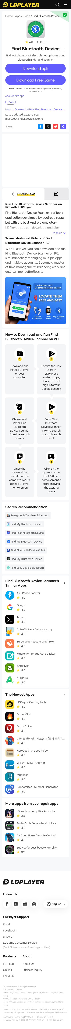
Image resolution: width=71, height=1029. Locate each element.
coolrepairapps (14, 96)
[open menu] (65, 4)
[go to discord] (34, 904)
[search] (57, 4)
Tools (27, 16)
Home (9, 16)
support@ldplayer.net (57, 1012)
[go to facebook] (7, 904)
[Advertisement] (35, 160)
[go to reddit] (25, 904)
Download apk (35, 68)
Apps (18, 16)
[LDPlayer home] (21, 4)
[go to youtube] (16, 904)
